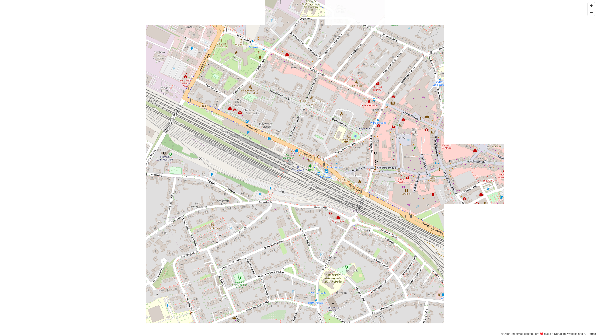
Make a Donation (555, 334)
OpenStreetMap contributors (521, 334)
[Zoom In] (591, 5)
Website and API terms (581, 334)
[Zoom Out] (591, 12)
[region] (298, 168)
